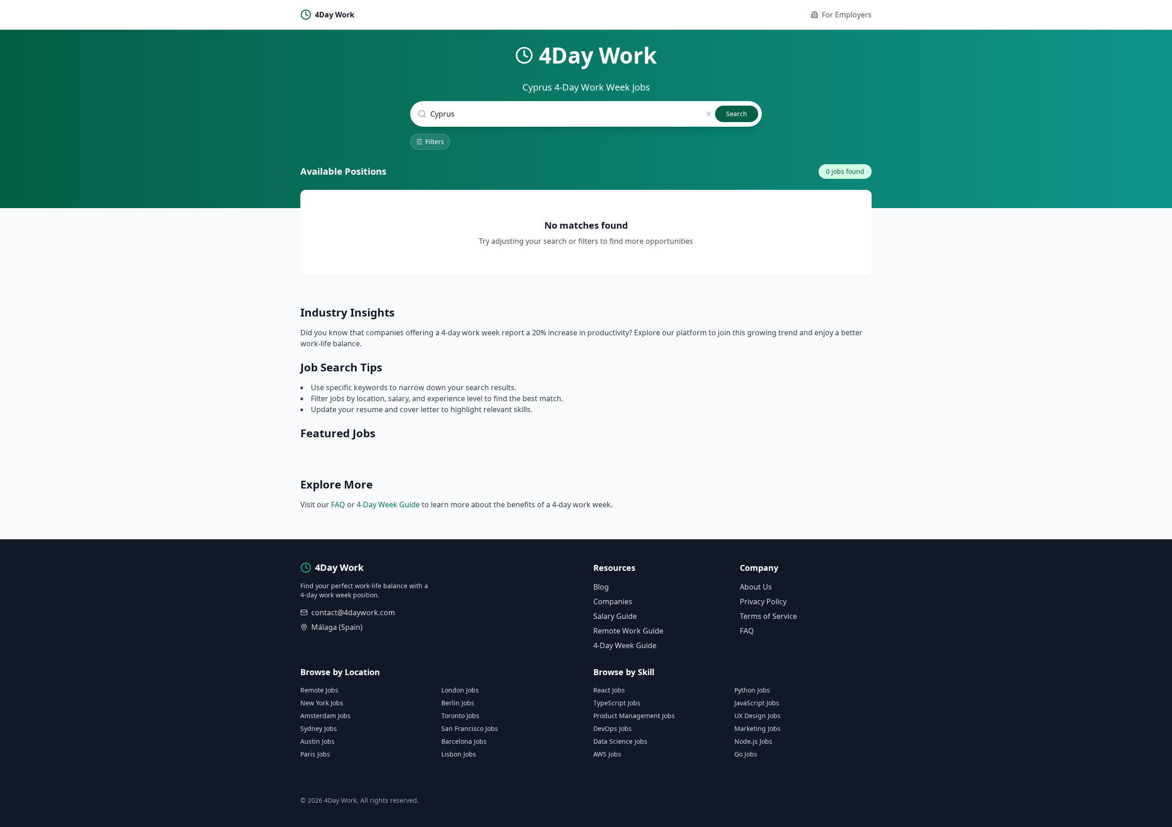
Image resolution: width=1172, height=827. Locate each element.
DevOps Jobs (612, 728)
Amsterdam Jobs (325, 715)
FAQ (338, 504)
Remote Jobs (319, 690)
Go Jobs (745, 754)
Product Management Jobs (634, 715)
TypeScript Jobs (616, 702)
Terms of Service (768, 616)
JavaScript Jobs (756, 702)
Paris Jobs (315, 754)
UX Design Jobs (757, 715)
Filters (434, 141)
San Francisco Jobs (469, 728)
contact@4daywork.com (353, 612)
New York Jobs (321, 702)
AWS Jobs (607, 754)
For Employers (847, 15)
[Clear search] (708, 113)
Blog (601, 587)
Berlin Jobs (457, 702)
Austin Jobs (317, 741)
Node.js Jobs (753, 741)
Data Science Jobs (620, 741)
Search (736, 113)
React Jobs (609, 690)
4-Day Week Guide (388, 504)
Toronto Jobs (460, 715)
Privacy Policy (763, 601)
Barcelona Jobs (464, 741)
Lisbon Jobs (458, 754)
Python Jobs (752, 690)
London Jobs (460, 690)
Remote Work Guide (628, 631)
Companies (612, 601)
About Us (756, 587)
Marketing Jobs (757, 728)
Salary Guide (615, 616)
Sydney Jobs (318, 728)
